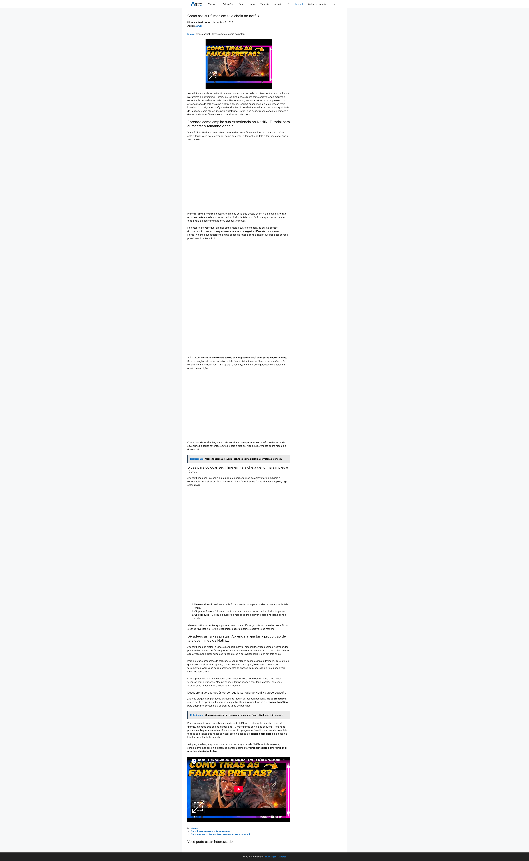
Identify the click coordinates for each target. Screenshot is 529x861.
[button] (334, 4)
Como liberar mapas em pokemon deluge (210, 831)
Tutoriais (264, 4)
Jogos (252, 4)
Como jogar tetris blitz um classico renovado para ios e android (221, 834)
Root (241, 4)
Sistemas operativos (318, 4)
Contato (282, 856)
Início (190, 34)
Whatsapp (212, 4)
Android (278, 4)
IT (289, 4)
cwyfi (198, 26)
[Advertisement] (238, 164)
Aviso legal (270, 856)
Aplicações (228, 4)
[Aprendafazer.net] (197, 4)
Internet (299, 4)
